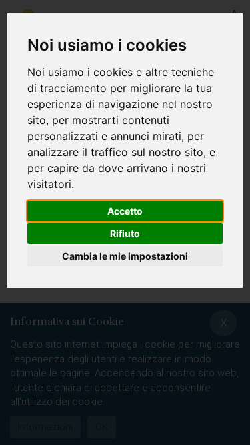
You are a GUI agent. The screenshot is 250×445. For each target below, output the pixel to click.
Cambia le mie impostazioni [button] (125, 256)
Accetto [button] (125, 211)
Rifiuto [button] (125, 233)
